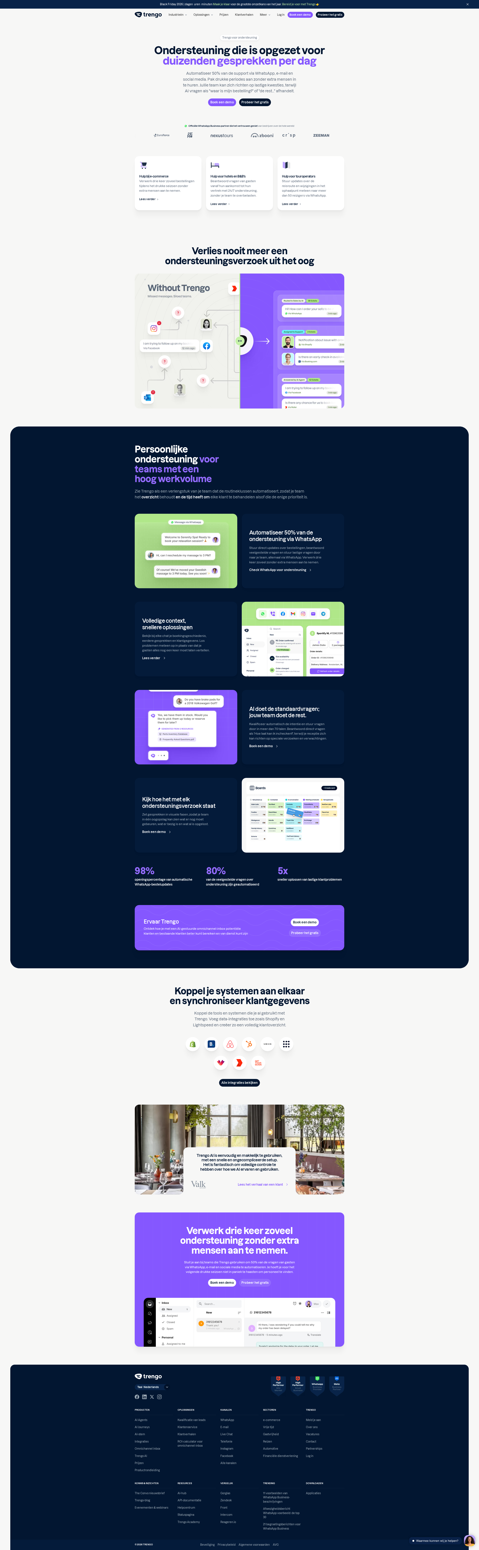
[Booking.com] (211, 1044)
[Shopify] (193, 1044)
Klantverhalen (244, 14)
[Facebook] (137, 1397)
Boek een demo (300, 14)
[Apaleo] (286, 1044)
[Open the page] (239, 4)
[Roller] (239, 1063)
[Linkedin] (144, 1397)
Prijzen (223, 14)
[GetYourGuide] (258, 1063)
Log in (281, 14)
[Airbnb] (230, 1044)
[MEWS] (267, 1044)
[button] (177, 15)
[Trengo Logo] (148, 1377)
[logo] (148, 15)
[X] (152, 1397)
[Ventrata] (221, 1063)
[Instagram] (159, 1397)
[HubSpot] (249, 1044)
